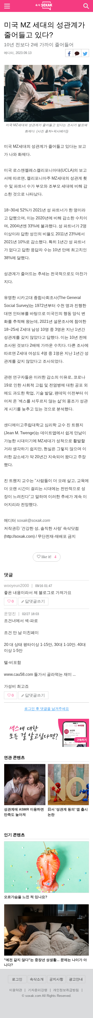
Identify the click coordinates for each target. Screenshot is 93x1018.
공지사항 (56, 979)
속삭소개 (37, 979)
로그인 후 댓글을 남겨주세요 (46, 709)
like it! (48, 557)
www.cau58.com (18, 674)
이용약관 (15, 990)
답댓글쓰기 (34, 601)
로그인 (17, 979)
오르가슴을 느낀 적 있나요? (25, 897)
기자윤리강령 (37, 990)
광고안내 (76, 979)
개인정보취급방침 (66, 990)
